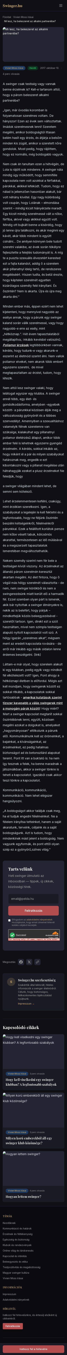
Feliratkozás (33, 910)
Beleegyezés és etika (15, 1261)
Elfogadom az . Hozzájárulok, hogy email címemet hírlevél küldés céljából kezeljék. (33, 922)
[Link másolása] (37, 962)
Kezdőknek (9, 1222)
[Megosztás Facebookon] (21, 962)
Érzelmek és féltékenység (17, 1234)
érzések (16, 345)
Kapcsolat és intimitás (15, 1256)
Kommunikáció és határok (17, 1228)
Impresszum (9, 1294)
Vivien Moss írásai (23, 17)
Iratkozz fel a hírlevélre (33, 1349)
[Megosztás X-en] (29, 962)
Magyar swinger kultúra (16, 1272)
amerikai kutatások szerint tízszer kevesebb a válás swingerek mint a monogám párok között (33, 703)
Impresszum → (26, 1003)
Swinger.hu (12, 5)
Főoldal (7, 17)
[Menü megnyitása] (60, 5)
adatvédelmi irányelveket (39, 919)
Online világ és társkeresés (18, 1250)
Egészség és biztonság (16, 1239)
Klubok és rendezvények (17, 1245)
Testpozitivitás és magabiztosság (21, 1267)
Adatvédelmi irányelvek (16, 1299)
